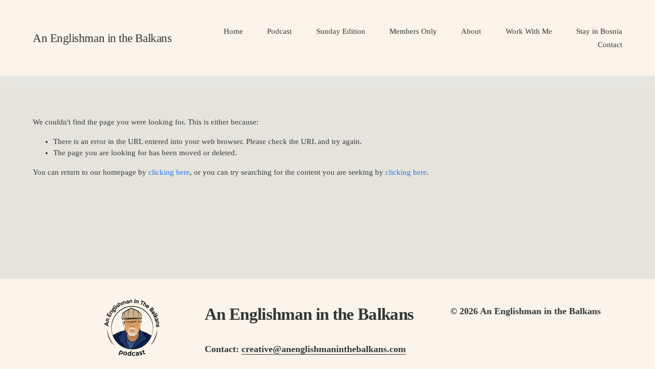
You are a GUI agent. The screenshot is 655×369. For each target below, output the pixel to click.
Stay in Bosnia (599, 31)
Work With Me (529, 31)
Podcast (279, 31)
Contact (610, 44)
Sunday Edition (340, 31)
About (471, 31)
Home (233, 31)
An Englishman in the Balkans (102, 38)
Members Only (413, 31)
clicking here (169, 172)
